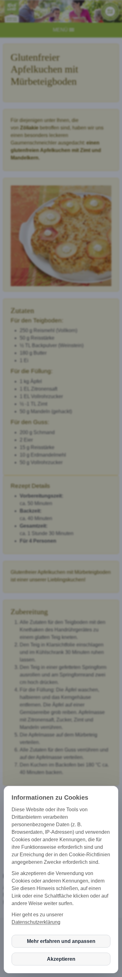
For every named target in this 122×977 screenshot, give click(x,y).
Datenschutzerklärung (36, 922)
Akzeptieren (61, 959)
